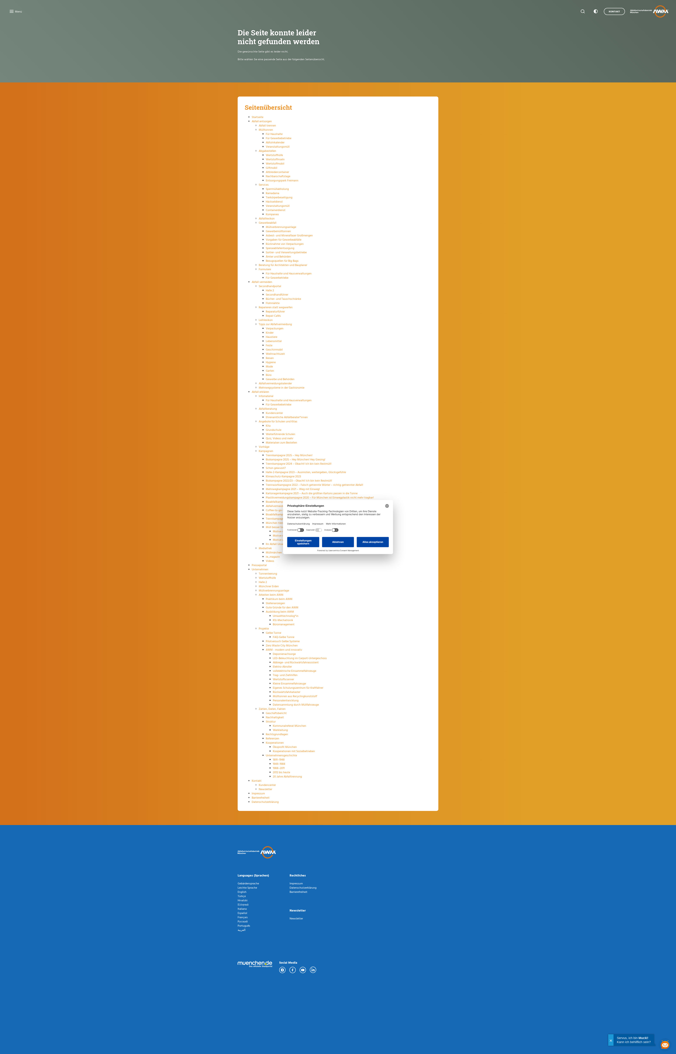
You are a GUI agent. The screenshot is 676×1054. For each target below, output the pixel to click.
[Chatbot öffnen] (665, 1044)
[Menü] (10, 11)
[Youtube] (303, 970)
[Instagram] (282, 970)
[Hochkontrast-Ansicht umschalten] (595, 11)
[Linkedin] (313, 970)
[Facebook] (292, 970)
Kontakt (614, 11)
